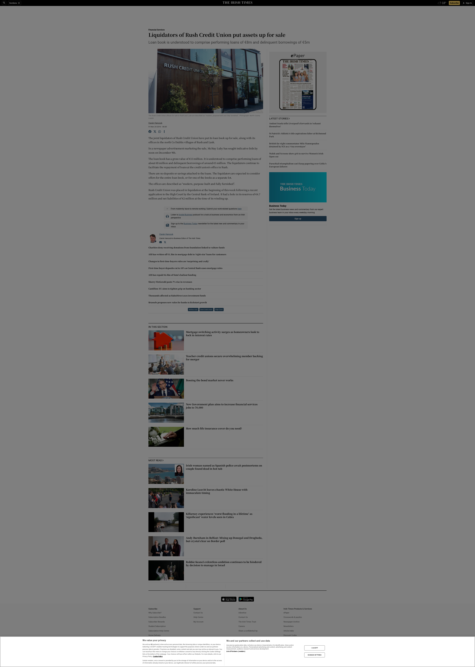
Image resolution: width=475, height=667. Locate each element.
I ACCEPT (314, 648)
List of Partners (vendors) (235, 651)
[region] (237, 651)
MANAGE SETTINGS (314, 655)
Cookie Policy (158, 656)
